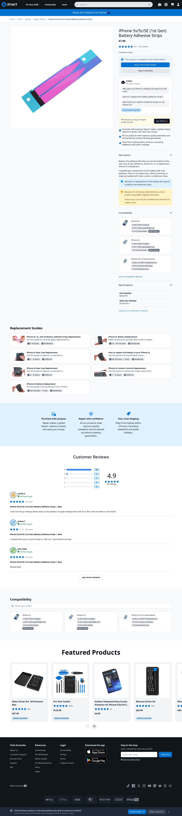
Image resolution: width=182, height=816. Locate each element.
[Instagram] (144, 785)
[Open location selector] (166, 4)
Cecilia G (21, 493)
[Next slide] (94, 726)
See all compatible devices (130, 276)
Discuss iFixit (15, 758)
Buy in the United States (145, 64)
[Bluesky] (160, 785)
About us (14, 750)
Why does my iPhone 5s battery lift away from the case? (145, 90)
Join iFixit (162, 121)
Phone (28, 19)
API (11, 767)
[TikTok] (128, 785)
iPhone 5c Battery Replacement (122, 337)
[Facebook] (133, 785)
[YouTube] (149, 785)
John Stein (22, 549)
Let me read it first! (131, 759)
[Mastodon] (154, 785)
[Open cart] (172, 4)
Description (124, 155)
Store (12, 19)
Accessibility (65, 750)
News (37, 771)
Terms (63, 758)
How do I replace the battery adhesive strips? (143, 96)
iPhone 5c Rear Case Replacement (42, 352)
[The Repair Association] (170, 785)
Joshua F (21, 521)
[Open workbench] (159, 4)
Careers (13, 763)
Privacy (63, 754)
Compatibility (125, 212)
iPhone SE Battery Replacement (41, 384)
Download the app (95, 745)
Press (37, 767)
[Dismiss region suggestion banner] (169, 812)
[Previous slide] (87, 726)
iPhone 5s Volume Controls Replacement (127, 368)
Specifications (126, 285)
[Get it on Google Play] (96, 760)
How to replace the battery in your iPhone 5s (129, 352)
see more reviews (91, 577)
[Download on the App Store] (96, 751)
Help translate (16, 785)
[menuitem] (32, 4)
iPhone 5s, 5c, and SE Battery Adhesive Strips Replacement (53, 337)
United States (136, 811)
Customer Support (18, 754)
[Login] (178, 4)
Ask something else (131, 110)
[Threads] (165, 785)
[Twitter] (138, 785)
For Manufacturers (43, 763)
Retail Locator (41, 758)
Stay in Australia (145, 70)
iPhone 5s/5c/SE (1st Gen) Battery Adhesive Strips (70, 19)
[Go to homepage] (10, 4)
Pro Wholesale (41, 754)
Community (40, 750)
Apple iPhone (40, 19)
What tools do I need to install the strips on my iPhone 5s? (143, 103)
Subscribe (165, 754)
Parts (20, 19)
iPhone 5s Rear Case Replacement (42, 368)
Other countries (156, 811)
